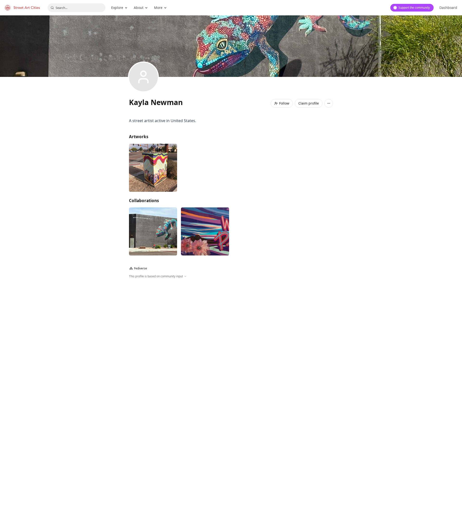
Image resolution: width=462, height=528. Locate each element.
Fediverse (138, 268)
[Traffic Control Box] (153, 168)
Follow (284, 103)
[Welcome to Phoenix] (205, 231)
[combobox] (76, 7)
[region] (231, 330)
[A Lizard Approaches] (153, 231)
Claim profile (308, 103)
